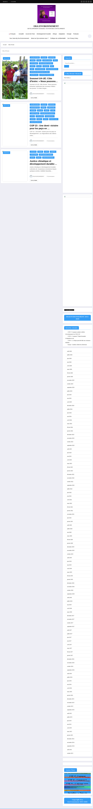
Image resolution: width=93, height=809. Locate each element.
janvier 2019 (70, 579)
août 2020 (69, 525)
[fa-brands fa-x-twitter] (84, 1)
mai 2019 (69, 565)
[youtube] (91, 1)
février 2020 (70, 539)
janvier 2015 (70, 735)
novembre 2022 (70, 478)
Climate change (47, 60)
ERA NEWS (80, 780)
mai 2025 (69, 398)
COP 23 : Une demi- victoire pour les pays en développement (44, 127)
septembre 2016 (70, 670)
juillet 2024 (69, 409)
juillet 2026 (69, 354)
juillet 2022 (69, 488)
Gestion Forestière (67, 787)
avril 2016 (69, 688)
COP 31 (82, 777)
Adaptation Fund (35, 107)
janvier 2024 (70, 431)
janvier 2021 (70, 521)
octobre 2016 (70, 666)
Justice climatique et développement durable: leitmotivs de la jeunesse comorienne (42, 162)
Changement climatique (76, 784)
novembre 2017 (70, 619)
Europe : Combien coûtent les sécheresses (77, 344)
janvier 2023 (70, 470)
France (83, 786)
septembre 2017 (70, 626)
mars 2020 (69, 536)
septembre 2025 (70, 387)
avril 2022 (69, 499)
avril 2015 (69, 727)
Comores (53, 151)
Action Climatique (67, 777)
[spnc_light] (89, 36)
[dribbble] (86, 1)
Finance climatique (86, 780)
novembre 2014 (70, 742)
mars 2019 (69, 572)
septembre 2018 (70, 594)
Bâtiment (69, 784)
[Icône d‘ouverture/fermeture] (2, 36)
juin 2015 (69, 720)
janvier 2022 (70, 510)
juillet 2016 (69, 677)
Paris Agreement (40, 69)
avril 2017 (69, 644)
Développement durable (75, 773)
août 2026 (69, 351)
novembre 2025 (70, 380)
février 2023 (70, 467)
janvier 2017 (70, 655)
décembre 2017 (70, 615)
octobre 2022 (70, 481)
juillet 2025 (69, 391)
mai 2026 (69, 362)
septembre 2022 (70, 485)
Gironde (72, 787)
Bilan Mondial (75, 780)
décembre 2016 (70, 659)
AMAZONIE (33, 110)
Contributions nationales (47, 113)
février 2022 (70, 507)
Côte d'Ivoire (34, 63)
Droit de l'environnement (72, 790)
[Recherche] (85, 36)
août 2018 (69, 597)
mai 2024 (69, 416)
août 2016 (69, 673)
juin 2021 (69, 517)
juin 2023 (69, 452)
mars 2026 (69, 369)
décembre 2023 (70, 434)
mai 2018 (69, 604)
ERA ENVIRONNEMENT (46, 26)
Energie (69, 34)
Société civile (34, 74)
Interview (45, 66)
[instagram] (88, 1)
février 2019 (70, 575)
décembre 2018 (70, 583)
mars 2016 (69, 691)
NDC (52, 66)
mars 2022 (69, 503)
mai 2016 (69, 684)
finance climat (53, 119)
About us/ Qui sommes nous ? (39, 38)
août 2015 (69, 713)
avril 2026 (69, 365)
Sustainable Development (46, 74)
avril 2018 (69, 608)
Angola (46, 110)
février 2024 (70, 427)
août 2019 (69, 557)
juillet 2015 (69, 717)
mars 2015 (69, 731)
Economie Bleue (50, 116)
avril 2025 (69, 402)
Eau (79, 773)
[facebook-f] (81, 1)
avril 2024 (69, 420)
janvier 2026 (70, 376)
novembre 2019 (70, 550)
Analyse (40, 110)
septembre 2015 (70, 709)
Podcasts (76, 34)
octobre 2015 (70, 706)
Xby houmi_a (67, 77)
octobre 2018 (70, 590)
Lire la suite (34, 97)
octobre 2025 (70, 383)
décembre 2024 (70, 405)
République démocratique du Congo (40, 72)
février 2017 (70, 651)
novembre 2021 (70, 514)
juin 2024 (69, 412)
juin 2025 (69, 394)
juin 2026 (69, 358)
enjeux (39, 66)
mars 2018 (69, 612)
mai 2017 (69, 641)
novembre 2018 (70, 586)
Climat (38, 60)
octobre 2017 (70, 622)
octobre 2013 (70, 753)
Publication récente (52, 69)
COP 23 (55, 60)
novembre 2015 (70, 702)
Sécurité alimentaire (84, 773)
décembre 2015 (70, 699)
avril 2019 (69, 568)
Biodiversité (76, 786)
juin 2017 (69, 637)
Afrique (55, 34)
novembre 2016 (70, 662)
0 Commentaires (50, 93)
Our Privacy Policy (72, 38)
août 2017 (69, 630)
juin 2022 (69, 492)
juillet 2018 (69, 601)
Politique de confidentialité (58, 38)
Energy (32, 66)
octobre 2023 (70, 441)
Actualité (21, 34)
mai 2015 (69, 724)
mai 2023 (69, 456)
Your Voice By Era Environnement (19, 38)
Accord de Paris (30, 34)
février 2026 (70, 373)
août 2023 (69, 449)
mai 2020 (69, 532)
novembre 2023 (70, 438)
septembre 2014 (70, 746)
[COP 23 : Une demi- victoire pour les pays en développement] (15, 124)
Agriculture (51, 107)
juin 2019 (69, 561)
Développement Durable (44, 34)
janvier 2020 (70, 543)
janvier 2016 (70, 695)
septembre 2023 (70, 445)
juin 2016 (69, 680)
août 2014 (69, 749)
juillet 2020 (69, 528)
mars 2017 (69, 648)
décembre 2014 (70, 738)
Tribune (75, 787)
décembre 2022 (70, 474)
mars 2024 (69, 423)
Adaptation (62, 34)
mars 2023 (69, 463)
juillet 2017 (69, 633)
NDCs (32, 69)
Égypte (32, 157)
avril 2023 (69, 459)
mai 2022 (69, 496)
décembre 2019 (70, 546)
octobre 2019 (70, 554)
